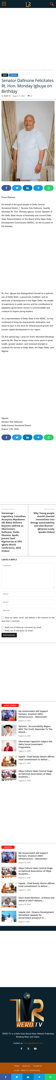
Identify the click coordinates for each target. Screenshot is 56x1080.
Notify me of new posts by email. (19, 631)
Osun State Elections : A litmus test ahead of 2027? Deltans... (37, 899)
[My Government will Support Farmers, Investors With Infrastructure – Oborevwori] (8, 715)
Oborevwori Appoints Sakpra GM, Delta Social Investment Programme (36, 744)
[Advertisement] (28, 37)
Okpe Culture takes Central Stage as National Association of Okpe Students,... (36, 774)
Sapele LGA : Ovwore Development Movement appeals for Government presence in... (36, 915)
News (11, 70)
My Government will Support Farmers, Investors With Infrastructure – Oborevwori (33, 714)
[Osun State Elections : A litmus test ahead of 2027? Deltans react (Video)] (8, 902)
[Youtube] (35, 1049)
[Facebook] (21, 1049)
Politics (14, 75)
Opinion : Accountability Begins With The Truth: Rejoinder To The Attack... (35, 729)
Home (3, 70)
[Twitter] (28, 1049)
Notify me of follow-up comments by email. (23, 627)
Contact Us (37, 1066)
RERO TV (7, 96)
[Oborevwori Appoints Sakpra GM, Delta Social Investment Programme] (8, 745)
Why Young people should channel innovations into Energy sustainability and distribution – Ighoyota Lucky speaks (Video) (43, 522)
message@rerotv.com (33, 1043)
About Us (26, 1066)
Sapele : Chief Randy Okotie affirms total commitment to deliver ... (37, 758)
